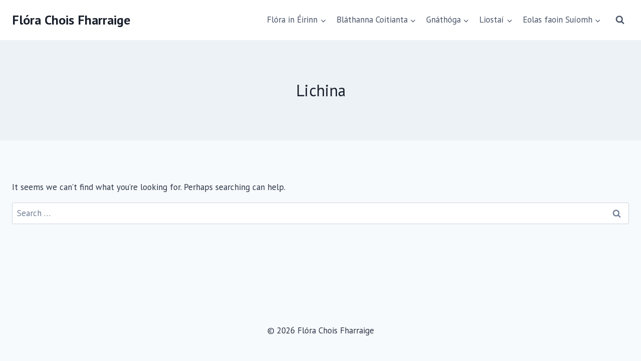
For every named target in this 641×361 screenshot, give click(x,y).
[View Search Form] (620, 20)
